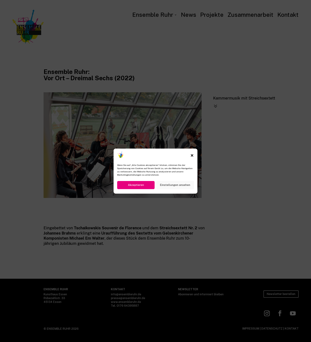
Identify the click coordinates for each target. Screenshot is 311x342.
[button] (192, 155)
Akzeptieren (136, 184)
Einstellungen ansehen (175, 184)
